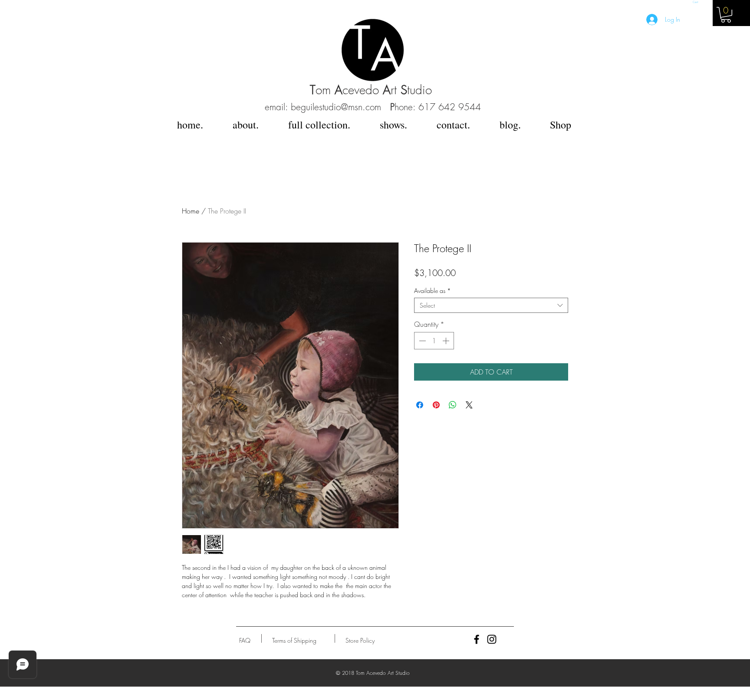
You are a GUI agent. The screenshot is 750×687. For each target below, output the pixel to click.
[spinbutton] (434, 340)
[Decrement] (421, 340)
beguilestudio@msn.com (336, 107)
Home (190, 211)
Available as (432, 290)
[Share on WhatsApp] (452, 405)
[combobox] (491, 305)
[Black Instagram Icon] (492, 639)
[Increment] (447, 340)
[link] (726, 15)
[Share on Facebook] (419, 405)
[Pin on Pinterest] (436, 405)
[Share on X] (469, 405)
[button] (696, 2)
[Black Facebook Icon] (476, 639)
